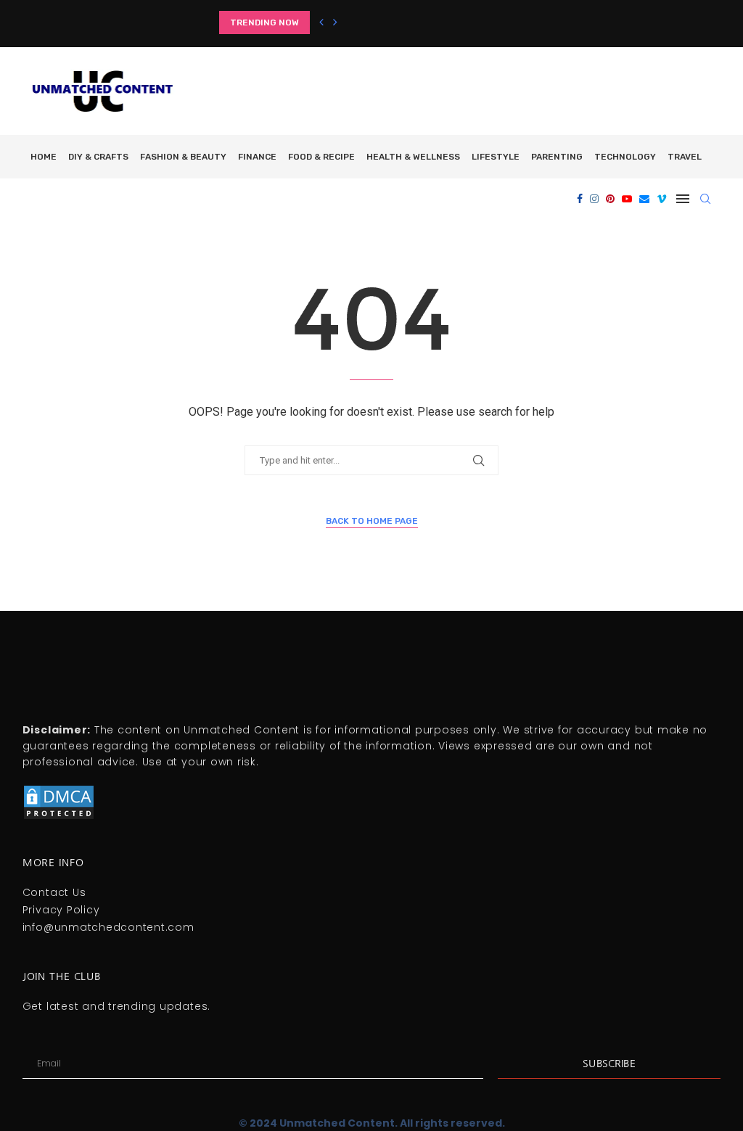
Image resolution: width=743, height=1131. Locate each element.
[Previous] (321, 22)
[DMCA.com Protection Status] (58, 790)
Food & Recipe (321, 157)
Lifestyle (496, 157)
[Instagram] (594, 199)
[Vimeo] (662, 199)
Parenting (557, 157)
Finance (257, 157)
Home (43, 157)
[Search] (705, 199)
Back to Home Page (372, 521)
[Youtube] (627, 199)
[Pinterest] (610, 199)
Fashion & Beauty (183, 157)
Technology (625, 157)
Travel (685, 157)
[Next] (335, 22)
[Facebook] (580, 199)
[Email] (644, 199)
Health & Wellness (413, 157)
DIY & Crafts (98, 157)
